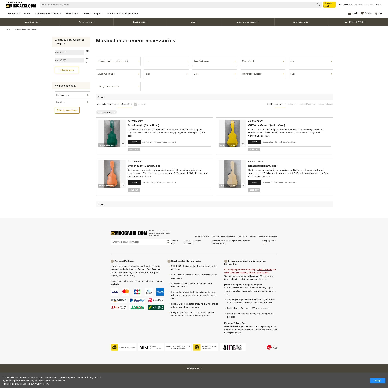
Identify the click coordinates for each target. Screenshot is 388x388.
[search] (319, 5)
